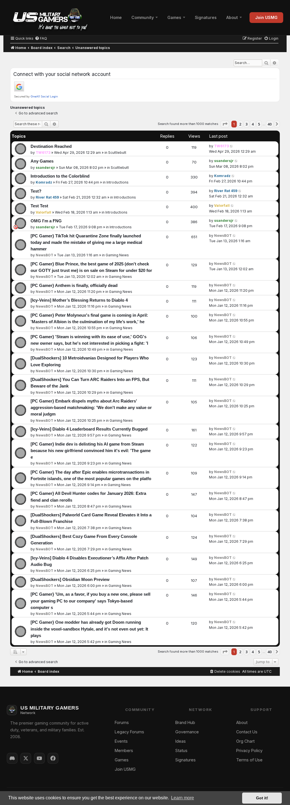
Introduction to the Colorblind (60, 176)
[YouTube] (39, 758)
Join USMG (266, 17)
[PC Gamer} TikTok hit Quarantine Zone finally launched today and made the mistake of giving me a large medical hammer (86, 242)
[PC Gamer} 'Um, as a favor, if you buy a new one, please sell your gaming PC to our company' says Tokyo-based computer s (90, 601)
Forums (122, 722)
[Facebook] (53, 758)
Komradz (44, 182)
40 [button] (270, 124)
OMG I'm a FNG (46, 221)
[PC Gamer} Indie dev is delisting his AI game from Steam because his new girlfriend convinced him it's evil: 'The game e (91, 450)
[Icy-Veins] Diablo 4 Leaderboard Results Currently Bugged (89, 429)
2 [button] (240, 124)
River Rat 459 (47, 197)
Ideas (180, 741)
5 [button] (259, 124)
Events (121, 741)
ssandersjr (45, 167)
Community (142, 17)
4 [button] (253, 124)
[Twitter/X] (25, 758)
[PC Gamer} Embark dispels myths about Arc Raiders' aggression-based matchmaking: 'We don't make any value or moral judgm (91, 407)
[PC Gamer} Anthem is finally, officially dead (74, 285)
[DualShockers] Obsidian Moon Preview (70, 579)
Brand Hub (185, 722)
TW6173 (43, 152)
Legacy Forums (129, 731)
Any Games (42, 161)
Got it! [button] (262, 798)
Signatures (206, 17)
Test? (36, 191)
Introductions (117, 182)
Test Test (39, 206)
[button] (225, 124)
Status (181, 750)
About (232, 17)
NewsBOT (44, 255)
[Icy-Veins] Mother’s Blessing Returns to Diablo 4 (79, 300)
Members (124, 750)
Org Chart (245, 741)
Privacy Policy (249, 750)
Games (174, 17)
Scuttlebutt (117, 152)
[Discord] (12, 758)
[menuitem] (41, 38)
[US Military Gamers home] (47, 17)
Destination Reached (51, 146)
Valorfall (43, 212)
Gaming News (117, 255)
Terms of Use (249, 759)
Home (116, 17)
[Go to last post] (231, 146)
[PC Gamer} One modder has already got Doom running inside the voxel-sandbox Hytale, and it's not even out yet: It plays (89, 629)
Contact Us (246, 731)
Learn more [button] (182, 797)
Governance (187, 731)
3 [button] (247, 124)
